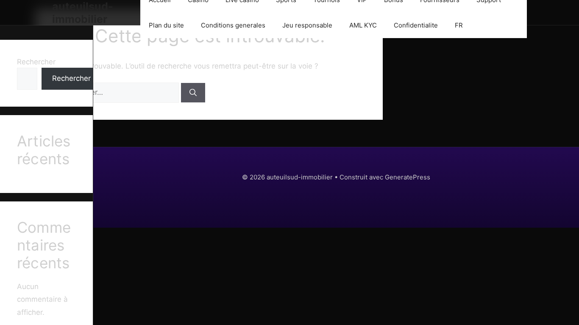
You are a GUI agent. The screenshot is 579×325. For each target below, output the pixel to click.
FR (459, 25)
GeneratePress (407, 177)
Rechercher (36, 62)
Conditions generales (233, 25)
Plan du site (166, 25)
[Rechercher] (193, 92)
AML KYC (363, 25)
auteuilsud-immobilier (82, 12)
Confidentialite (416, 25)
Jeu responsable (307, 25)
